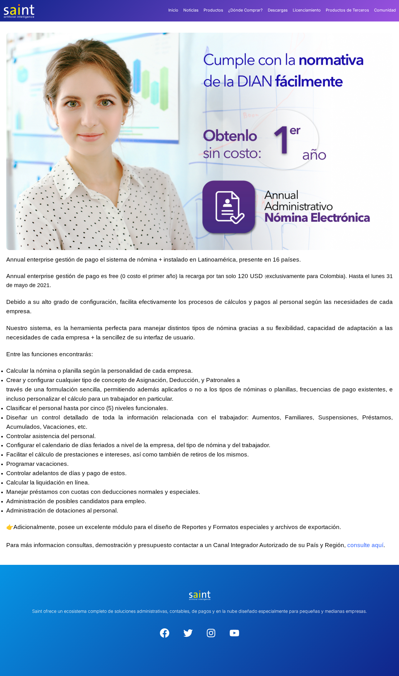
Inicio (173, 10)
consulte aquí (365, 545)
